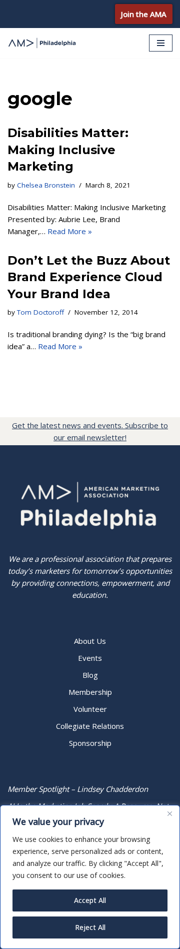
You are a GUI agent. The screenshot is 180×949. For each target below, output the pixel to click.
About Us (90, 641)
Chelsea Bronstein (46, 185)
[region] (90, 877)
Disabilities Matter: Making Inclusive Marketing (68, 150)
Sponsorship (90, 743)
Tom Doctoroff (40, 312)
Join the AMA (143, 14)
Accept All (90, 900)
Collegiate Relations (90, 726)
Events (90, 658)
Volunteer (90, 709)
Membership (90, 692)
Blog (90, 675)
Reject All (90, 927)
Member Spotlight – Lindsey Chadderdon (78, 789)
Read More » (70, 231)
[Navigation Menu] (160, 43)
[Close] (170, 813)
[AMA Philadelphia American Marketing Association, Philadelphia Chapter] (43, 43)
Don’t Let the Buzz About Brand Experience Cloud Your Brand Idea (89, 277)
